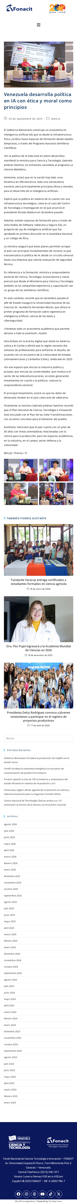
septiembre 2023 (13, 1050)
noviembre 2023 (12, 1037)
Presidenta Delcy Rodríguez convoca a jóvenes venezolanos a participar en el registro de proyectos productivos (38, 717)
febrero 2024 (10, 1018)
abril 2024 (9, 1005)
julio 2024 (9, 986)
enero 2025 (10, 947)
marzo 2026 (10, 856)
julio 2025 (9, 908)
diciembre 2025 (12, 876)
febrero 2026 (10, 863)
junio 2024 (9, 992)
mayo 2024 (10, 999)
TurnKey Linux (55, 1201)
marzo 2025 (10, 934)
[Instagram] (26, 1194)
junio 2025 (9, 915)
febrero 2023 (10, 1096)
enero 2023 (10, 1102)
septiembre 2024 (13, 973)
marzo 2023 (10, 1089)
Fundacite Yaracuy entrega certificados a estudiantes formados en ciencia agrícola (38, 582)
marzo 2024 (10, 1012)
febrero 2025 (10, 940)
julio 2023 (9, 1063)
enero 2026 (10, 869)
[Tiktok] (50, 1194)
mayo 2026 (10, 843)
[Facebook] (18, 1194)
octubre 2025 (11, 889)
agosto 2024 (10, 979)
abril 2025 (9, 928)
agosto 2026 (10, 824)
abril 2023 (9, 1083)
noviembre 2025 (12, 882)
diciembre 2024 (12, 953)
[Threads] (34, 1194)
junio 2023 (9, 1070)
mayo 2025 (10, 921)
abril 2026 (9, 850)
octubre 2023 (11, 1044)
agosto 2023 (10, 1057)
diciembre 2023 (12, 1031)
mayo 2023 (10, 1076)
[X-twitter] (58, 1194)
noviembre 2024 (12, 960)
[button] (38, 24)
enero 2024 (10, 1025)
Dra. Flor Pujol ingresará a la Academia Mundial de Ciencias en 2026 (38, 648)
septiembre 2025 (13, 895)
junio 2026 (9, 837)
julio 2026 (9, 830)
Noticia (55, 118)
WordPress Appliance (25, 1201)
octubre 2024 (11, 966)
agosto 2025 (10, 902)
